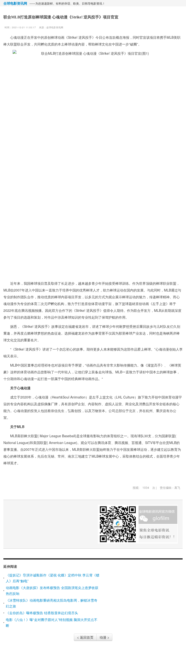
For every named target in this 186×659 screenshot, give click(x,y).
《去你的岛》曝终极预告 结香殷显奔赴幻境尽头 (42, 612)
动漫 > (104, 637)
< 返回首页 (85, 637)
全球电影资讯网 (15, 3)
